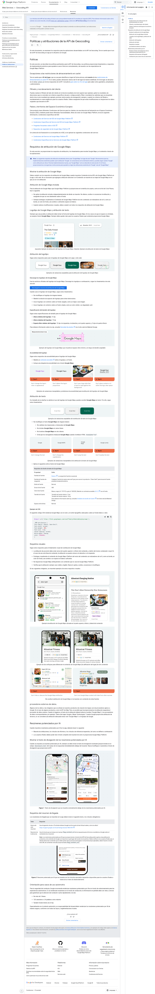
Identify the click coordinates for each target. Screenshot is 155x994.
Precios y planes (93, 965)
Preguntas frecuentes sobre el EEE (44, 125)
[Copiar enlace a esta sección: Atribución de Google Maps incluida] (61, 185)
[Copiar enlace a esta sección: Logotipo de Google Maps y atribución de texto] (71, 210)
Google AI (90, 983)
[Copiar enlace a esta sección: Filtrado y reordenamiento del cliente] (62, 89)
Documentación (54, 2)
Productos (34, 2)
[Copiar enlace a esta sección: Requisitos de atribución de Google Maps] (72, 147)
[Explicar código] (105, 516)
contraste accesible (46, 360)
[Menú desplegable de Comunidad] (79, 2)
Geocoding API (22, 8)
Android (60, 965)
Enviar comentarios (106, 41)
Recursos (73, 11)
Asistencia (92, 971)
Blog (65, 2)
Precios (43, 2)
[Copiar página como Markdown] (37, 45)
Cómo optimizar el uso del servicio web (37, 975)
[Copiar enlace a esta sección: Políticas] (40, 60)
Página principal (34, 34)
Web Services (7, 8)
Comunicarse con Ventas (108, 8)
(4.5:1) (96, 491)
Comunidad (73, 2)
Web (59, 971)
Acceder (150, 2)
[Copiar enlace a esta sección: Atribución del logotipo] (50, 254)
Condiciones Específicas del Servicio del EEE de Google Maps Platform (55, 122)
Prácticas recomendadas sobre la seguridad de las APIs (40, 972)
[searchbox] (12, 17)
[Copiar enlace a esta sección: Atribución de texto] (47, 396)
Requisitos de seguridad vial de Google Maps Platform (50, 129)
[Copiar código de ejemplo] (110, 516)
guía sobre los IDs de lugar (79, 82)
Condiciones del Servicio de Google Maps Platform (49, 136)
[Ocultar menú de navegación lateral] (21, 991)
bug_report (146, 7)
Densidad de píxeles (66, 327)
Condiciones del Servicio (96, 974)
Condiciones (29, 990)
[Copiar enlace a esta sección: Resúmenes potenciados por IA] (62, 723)
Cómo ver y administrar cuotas (59, 21)
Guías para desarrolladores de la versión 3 (44, 11)
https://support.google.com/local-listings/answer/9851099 (56, 827)
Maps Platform (19, 2)
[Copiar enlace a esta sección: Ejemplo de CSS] (42, 509)
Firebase (65, 983)
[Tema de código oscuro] (108, 516)
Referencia (63, 11)
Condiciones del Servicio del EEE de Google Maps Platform (52, 118)
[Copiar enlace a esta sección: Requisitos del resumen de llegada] (60, 813)
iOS (59, 968)
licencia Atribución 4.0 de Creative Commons (78, 927)
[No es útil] (113, 34)
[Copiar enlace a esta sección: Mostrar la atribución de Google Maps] (63, 172)
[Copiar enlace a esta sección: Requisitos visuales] (47, 544)
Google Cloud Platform (77, 983)
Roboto (54, 476)
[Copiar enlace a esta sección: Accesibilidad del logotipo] (49, 353)
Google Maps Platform (54, 34)
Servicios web (61, 974)
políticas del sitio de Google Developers (65, 929)
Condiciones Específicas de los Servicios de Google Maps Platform (54, 140)
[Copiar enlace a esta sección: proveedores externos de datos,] (58, 704)
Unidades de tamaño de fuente (86, 498)
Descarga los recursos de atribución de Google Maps (48, 288)
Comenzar (92, 8)
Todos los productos (102, 983)
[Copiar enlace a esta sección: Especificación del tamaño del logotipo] (57, 310)
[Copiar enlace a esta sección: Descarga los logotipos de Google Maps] (58, 278)
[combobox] (122, 2)
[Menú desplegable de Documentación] (61, 2)
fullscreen (149, 7)
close (152, 7)
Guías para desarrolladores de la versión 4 (15, 11)
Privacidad (38, 990)
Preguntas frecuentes (32, 965)
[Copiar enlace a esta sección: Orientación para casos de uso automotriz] (66, 885)
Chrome (57, 983)
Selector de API (30, 968)
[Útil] (110, 34)
